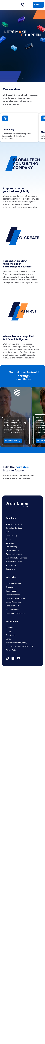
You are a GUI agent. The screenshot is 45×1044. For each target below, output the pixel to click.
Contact (9, 639)
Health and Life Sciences (16, 613)
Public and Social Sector (15, 598)
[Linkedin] (13, 659)
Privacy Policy (11, 650)
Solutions (11, 518)
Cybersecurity (11, 535)
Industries (11, 577)
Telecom (9, 587)
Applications (11, 565)
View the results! (18, 441)
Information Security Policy (16, 642)
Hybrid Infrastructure (14, 561)
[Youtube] (18, 659)
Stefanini (9, 627)
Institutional (12, 621)
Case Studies (11, 635)
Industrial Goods (12, 609)
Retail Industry (11, 591)
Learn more (9, 71)
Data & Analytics (12, 550)
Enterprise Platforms (14, 554)
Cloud (8, 531)
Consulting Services (14, 528)
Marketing (10, 543)
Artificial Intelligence (14, 524)
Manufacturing (11, 546)
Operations (10, 569)
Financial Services (13, 594)
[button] (15, 77)
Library (8, 631)
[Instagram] (7, 659)
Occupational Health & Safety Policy (20, 646)
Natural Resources (13, 602)
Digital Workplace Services (16, 558)
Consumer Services (13, 583)
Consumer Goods (13, 606)
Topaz (8, 539)
